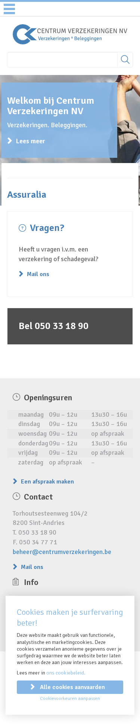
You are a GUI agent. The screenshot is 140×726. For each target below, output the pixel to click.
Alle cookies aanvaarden (72, 687)
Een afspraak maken (47, 481)
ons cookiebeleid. (65, 673)
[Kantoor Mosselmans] (70, 34)
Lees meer (30, 141)
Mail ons (38, 274)
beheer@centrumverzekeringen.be (62, 552)
